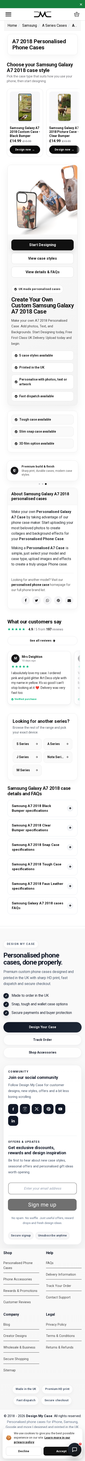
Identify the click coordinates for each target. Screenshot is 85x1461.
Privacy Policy (56, 1325)
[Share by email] (69, 600)
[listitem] (42, 808)
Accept (61, 1451)
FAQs (49, 1263)
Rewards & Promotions (20, 1291)
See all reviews (40, 640)
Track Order (42, 1040)
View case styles (42, 258)
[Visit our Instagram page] (25, 1109)
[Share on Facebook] (25, 600)
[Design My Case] (42, 14)
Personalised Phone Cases (18, 1265)
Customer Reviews (17, 1302)
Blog (6, 1325)
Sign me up (42, 1205)
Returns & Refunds (59, 1347)
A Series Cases (54, 25)
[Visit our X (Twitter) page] (37, 1109)
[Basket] (77, 14)
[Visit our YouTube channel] (60, 1109)
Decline (23, 1451)
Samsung (29, 25)
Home (12, 25)
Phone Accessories (17, 1279)
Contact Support (58, 1297)
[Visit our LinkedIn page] (13, 1121)
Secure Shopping (16, 1359)
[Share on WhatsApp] (47, 600)
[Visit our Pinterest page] (48, 1109)
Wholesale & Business (19, 1347)
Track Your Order (58, 1286)
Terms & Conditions (60, 1336)
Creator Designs (15, 1336)
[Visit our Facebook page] (13, 1109)
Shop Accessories (42, 1052)
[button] (8, 14)
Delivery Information (61, 1275)
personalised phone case (30, 585)
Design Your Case (42, 1027)
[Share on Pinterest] (58, 600)
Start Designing (42, 245)
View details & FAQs (43, 272)
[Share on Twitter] (36, 600)
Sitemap (9, 1370)
